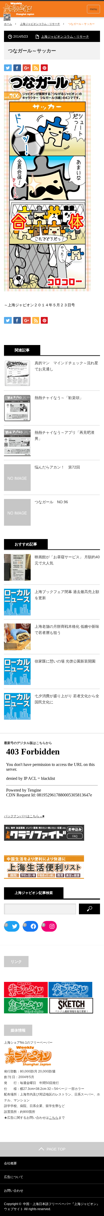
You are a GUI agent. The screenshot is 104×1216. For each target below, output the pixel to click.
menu (93, 9)
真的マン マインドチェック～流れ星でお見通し (66, 366)
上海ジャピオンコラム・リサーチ (40, 23)
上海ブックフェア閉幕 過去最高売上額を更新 (67, 595)
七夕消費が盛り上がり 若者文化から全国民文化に (67, 699)
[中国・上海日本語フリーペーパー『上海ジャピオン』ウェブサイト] (19, 11)
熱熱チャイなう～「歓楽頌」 (59, 398)
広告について (13, 1177)
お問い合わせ (13, 1190)
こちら (53, 1118)
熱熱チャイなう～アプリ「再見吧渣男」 (64, 435)
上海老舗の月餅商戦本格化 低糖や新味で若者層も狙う (67, 629)
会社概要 (10, 1163)
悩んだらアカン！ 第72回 (57, 467)
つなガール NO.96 (51, 502)
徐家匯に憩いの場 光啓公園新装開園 (65, 661)
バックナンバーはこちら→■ (24, 816)
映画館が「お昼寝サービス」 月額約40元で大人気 (67, 560)
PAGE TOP (56, 1149)
